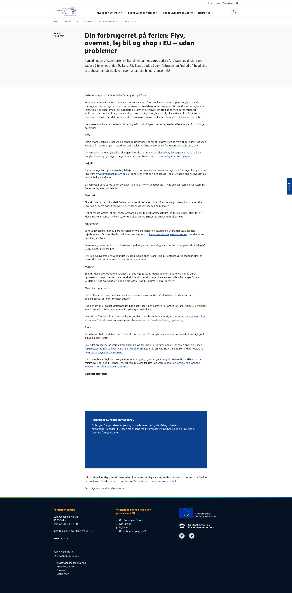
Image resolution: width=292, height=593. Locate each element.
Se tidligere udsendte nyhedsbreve (104, 488)
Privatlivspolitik (65, 566)
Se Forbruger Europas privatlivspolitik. (155, 481)
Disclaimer (63, 574)
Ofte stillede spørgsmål (132, 531)
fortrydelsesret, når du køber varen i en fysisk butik (114, 348)
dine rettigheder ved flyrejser (174, 156)
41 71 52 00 (70, 524)
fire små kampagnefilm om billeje (110, 174)
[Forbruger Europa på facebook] (182, 538)
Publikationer (228, 3)
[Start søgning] (234, 11)
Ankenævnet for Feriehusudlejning (151, 320)
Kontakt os (125, 523)
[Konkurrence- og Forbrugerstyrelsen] (65, 11)
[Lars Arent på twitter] (192, 538)
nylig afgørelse (96, 245)
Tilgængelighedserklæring (71, 563)
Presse (218, 3)
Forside (56, 21)
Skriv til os (60, 538)
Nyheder (68, 21)
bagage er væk (183, 152)
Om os (210, 3)
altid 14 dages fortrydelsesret (105, 352)
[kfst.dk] (196, 527)
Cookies (61, 570)
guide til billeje (131, 184)
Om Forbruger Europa (131, 520)
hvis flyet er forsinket (144, 152)
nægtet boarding (94, 156)
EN (237, 3)
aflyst (166, 152)
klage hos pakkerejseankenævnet (168, 234)
